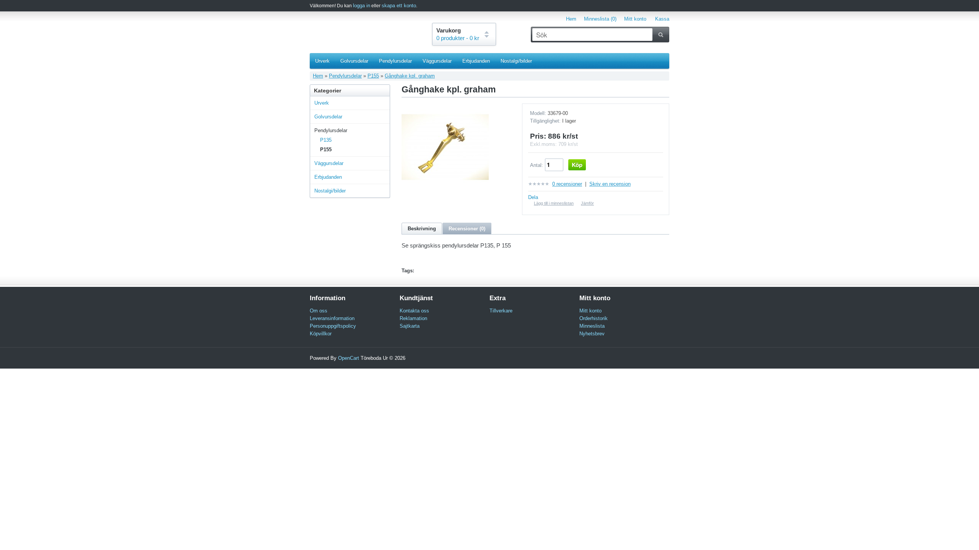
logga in (361, 5)
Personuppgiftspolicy (333, 326)
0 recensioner (567, 184)
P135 (326, 140)
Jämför (587, 203)
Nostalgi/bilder (516, 61)
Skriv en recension (610, 184)
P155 (373, 76)
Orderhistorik (593, 318)
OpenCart (348, 358)
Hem (571, 19)
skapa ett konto (399, 5)
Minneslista (592, 326)
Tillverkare (501, 311)
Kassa (662, 19)
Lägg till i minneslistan (554, 203)
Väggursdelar (437, 61)
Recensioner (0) (467, 228)
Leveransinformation (332, 318)
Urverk (322, 61)
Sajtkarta (410, 326)
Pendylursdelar (395, 61)
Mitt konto (635, 19)
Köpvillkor (321, 333)
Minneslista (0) (600, 19)
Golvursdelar (354, 61)
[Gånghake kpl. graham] (445, 189)
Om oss (318, 311)
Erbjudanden (476, 61)
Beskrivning (422, 228)
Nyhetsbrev (592, 333)
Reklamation (413, 318)
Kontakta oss (414, 311)
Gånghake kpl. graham (410, 76)
